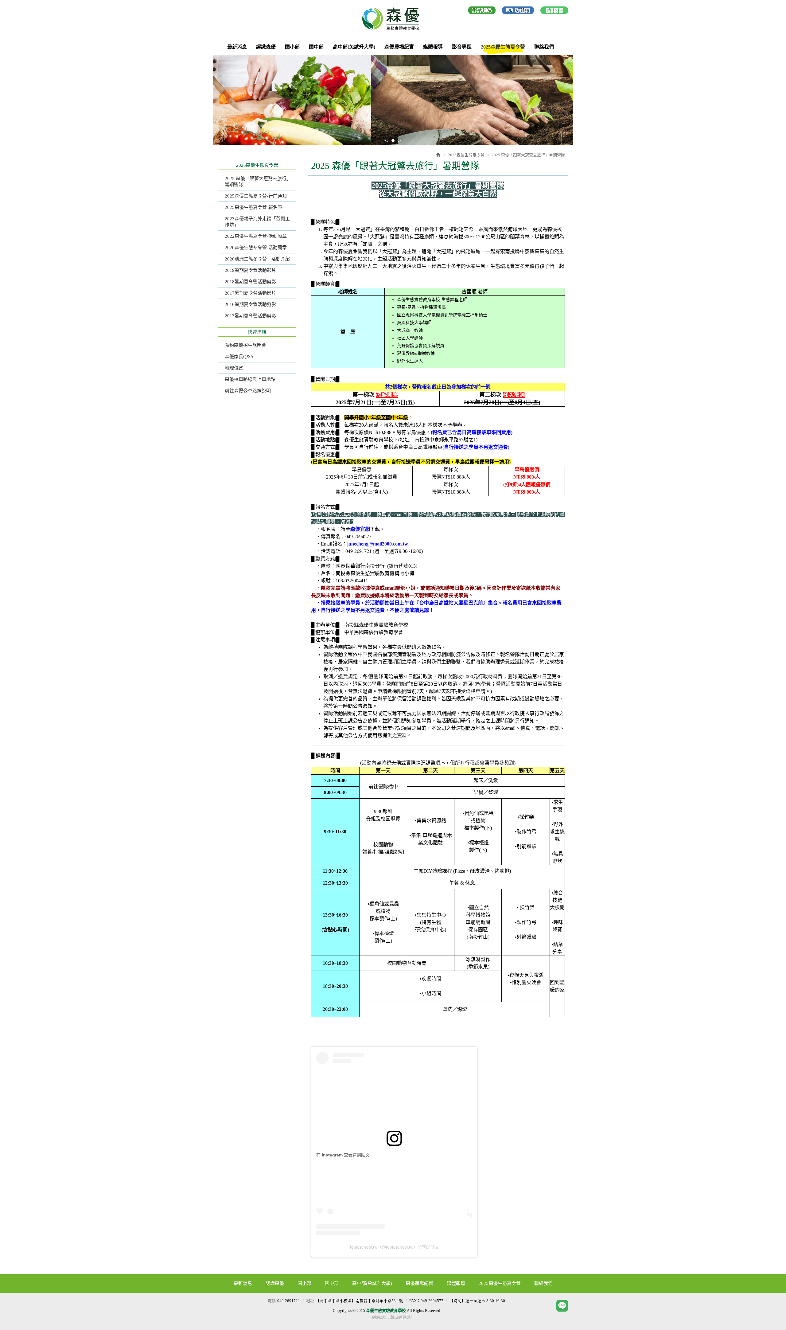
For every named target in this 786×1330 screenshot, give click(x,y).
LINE (554, 11)
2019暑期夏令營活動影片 (250, 270)
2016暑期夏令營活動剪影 (250, 304)
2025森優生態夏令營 (466, 155)
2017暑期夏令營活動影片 (250, 293)
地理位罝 (234, 368)
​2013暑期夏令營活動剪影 (250, 315)
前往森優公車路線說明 (248, 390)
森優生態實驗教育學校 (393, 18)
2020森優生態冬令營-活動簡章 (256, 247)
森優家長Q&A (239, 356)
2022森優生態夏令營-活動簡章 (256, 236)
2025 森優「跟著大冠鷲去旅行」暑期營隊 (258, 181)
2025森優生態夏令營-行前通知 (256, 196)
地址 (310, 1300)
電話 (272, 1300)
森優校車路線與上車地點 (250, 379)
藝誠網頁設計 (402, 1317)
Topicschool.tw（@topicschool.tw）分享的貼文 (394, 1247)
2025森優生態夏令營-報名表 (253, 207)
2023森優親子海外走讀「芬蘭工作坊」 (257, 221)
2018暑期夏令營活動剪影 (250, 281)
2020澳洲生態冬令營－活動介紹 (257, 258)
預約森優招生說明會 (245, 345)
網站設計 (380, 1317)
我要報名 (482, 11)
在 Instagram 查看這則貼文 (343, 1154)
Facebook (518, 11)
